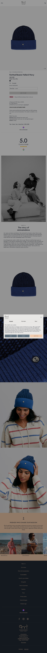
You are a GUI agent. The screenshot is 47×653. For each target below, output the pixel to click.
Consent (11, 321)
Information (23, 321)
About (36, 321)
